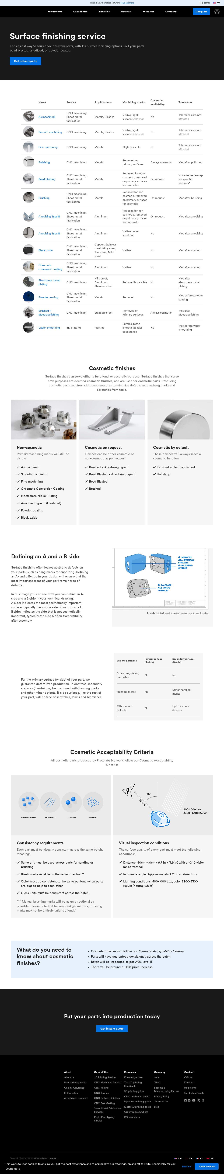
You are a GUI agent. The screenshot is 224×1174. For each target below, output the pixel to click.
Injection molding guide (137, 1101)
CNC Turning (101, 1093)
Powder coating (48, 297)
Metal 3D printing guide (137, 1106)
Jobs (156, 1077)
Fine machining (48, 147)
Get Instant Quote (194, 1093)
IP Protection (71, 1093)
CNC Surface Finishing (107, 1098)
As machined (46, 117)
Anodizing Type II (49, 216)
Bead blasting (46, 179)
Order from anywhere (136, 1111)
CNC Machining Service (107, 1082)
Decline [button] (186, 1166)
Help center (190, 1087)
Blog (156, 1106)
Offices (188, 1077)
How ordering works (75, 1082)
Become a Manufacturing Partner (166, 1089)
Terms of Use (161, 1101)
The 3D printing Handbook (133, 1084)
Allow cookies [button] (207, 1166)
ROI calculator (132, 1117)
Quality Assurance (74, 1087)
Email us (189, 1082)
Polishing (44, 162)
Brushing (44, 198)
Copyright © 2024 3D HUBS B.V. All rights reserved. (34, 1158)
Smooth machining (50, 132)
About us (69, 1077)
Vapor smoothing (49, 327)
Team (157, 1082)
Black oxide (45, 250)
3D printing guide (134, 1091)
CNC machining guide (136, 1096)
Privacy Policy (161, 1096)
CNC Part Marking (104, 1103)
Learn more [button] (13, 1168)
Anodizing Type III (49, 233)
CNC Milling (101, 1087)
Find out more (127, 2)
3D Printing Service (105, 1077)
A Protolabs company (76, 1098)
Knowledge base (133, 1077)
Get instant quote (25, 61)
